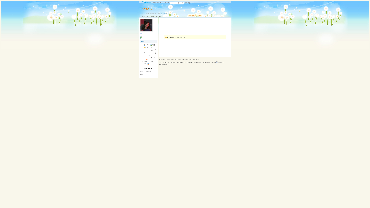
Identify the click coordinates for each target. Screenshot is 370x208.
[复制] (165, 13)
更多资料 (142, 74)
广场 (165, 2)
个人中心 (198, 15)
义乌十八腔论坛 (170, 62)
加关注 (142, 41)
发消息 (153, 45)
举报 (146, 47)
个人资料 (158, 17)
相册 (148, 17)
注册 (189, 3)
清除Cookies (196, 59)
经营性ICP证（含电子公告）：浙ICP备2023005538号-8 (201, 62)
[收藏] (162, 13)
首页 (143, 17)
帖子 (152, 17)
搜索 (183, 3)
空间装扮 (191, 15)
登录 (186, 3)
